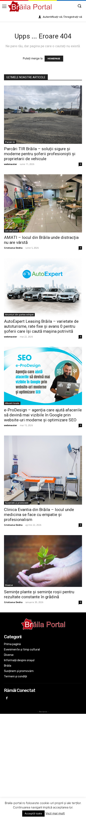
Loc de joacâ (11, 230)
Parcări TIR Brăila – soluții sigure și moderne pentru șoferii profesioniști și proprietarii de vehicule (39, 153)
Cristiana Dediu (13, 247)
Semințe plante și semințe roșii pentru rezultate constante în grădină (39, 594)
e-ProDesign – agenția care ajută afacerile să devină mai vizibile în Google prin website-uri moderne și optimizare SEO (43, 415)
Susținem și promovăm (16, 502)
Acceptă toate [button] (33, 813)
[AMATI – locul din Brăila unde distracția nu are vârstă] (43, 203)
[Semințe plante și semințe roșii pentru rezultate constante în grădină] (43, 561)
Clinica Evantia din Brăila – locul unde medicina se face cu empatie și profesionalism (39, 514)
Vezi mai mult (55, 813)
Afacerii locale (12, 403)
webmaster (10, 164)
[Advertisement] (43, 758)
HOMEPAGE (54, 58)
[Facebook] (7, 698)
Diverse (9, 585)
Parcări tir (10, 142)
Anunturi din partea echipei (19, 314)
